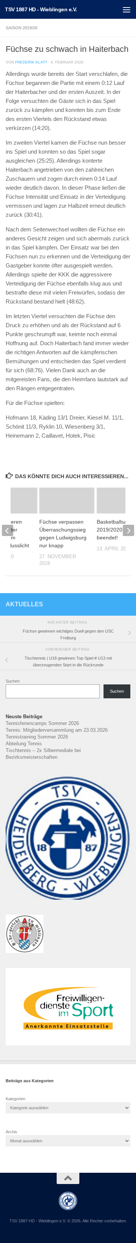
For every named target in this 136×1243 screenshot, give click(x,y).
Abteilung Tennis (24, 743)
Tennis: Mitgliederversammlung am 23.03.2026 (57, 730)
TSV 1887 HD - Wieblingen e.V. (41, 9)
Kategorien (15, 1098)
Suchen (13, 681)
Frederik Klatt (31, 62)
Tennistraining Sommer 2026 (37, 737)
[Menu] (126, 9)
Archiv (11, 1132)
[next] (128, 530)
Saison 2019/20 (21, 28)
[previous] (7, 530)
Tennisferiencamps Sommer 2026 (42, 723)
